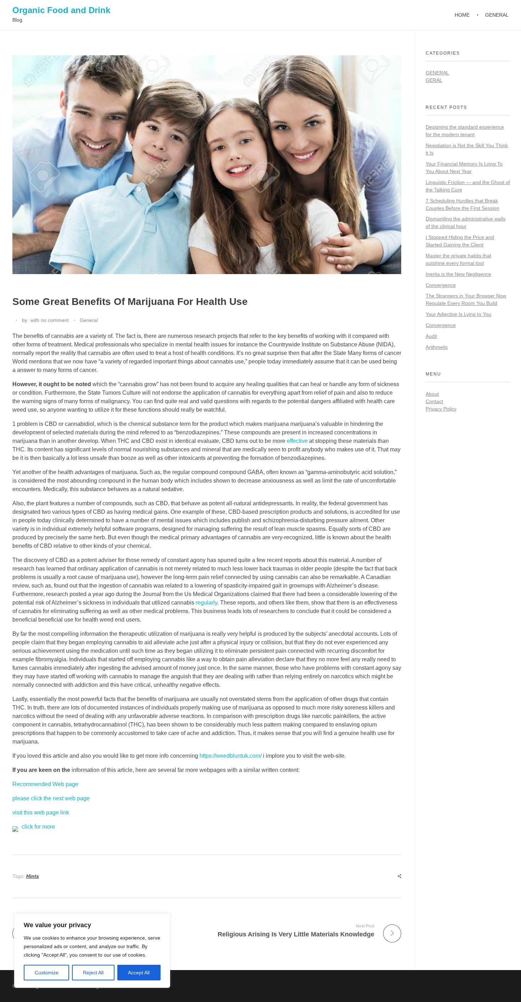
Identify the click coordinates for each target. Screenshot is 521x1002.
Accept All (139, 972)
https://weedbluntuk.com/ (231, 756)
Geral (434, 80)
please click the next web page (51, 798)
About (432, 394)
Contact (434, 401)
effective (297, 441)
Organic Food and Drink (61, 10)
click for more (38, 827)
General (89, 320)
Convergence (441, 285)
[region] (92, 950)
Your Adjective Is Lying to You (458, 314)
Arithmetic (437, 347)
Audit (431, 336)
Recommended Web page (45, 784)
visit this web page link (40, 812)
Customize (46, 972)
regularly (206, 603)
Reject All (93, 972)
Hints (32, 876)
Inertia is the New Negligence (458, 274)
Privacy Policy (441, 409)
